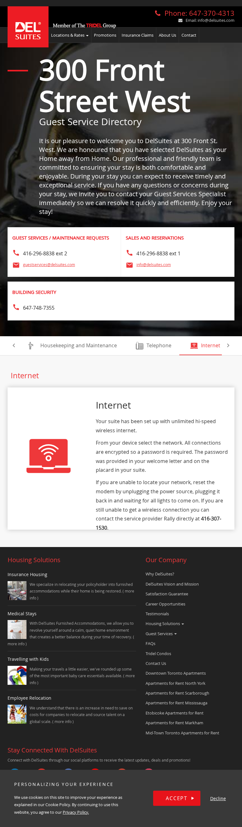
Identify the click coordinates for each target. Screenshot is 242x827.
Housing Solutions (163, 623)
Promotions (105, 35)
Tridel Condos (158, 653)
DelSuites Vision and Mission (172, 584)
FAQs (150, 643)
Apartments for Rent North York (175, 683)
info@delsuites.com (216, 20)
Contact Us (156, 663)
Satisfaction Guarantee (167, 594)
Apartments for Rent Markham (174, 723)
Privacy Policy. (76, 812)
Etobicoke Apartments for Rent (175, 713)
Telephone (159, 345)
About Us (167, 35)
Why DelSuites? (160, 574)
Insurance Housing (27, 574)
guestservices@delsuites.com (49, 264)
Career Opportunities (165, 604)
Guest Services (160, 633)
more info (17, 643)
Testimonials (157, 614)
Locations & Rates (68, 35)
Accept (176, 798)
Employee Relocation (29, 698)
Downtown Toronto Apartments (176, 673)
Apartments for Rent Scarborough (177, 693)
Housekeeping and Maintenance (78, 345)
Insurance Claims (137, 35)
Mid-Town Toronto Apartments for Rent (182, 733)
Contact (189, 35)
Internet (210, 345)
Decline (218, 798)
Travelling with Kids (28, 659)
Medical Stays (22, 614)
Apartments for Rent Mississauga (176, 703)
